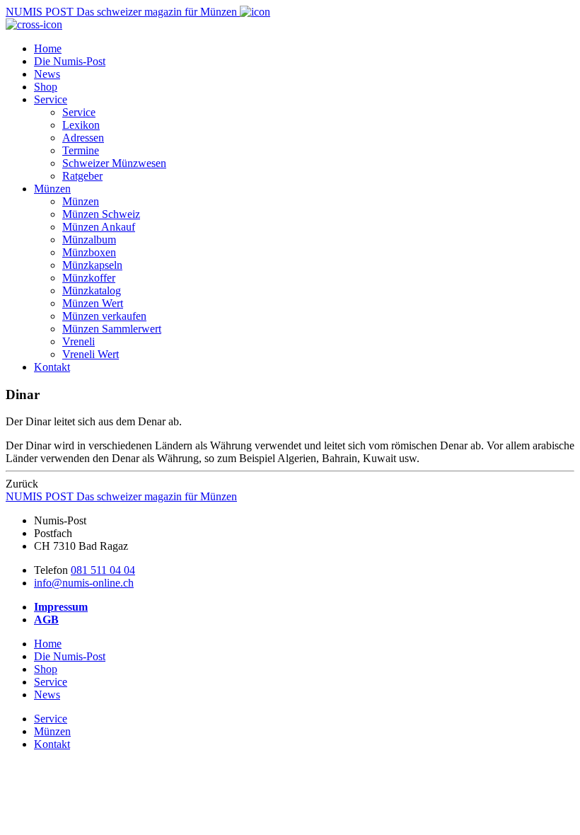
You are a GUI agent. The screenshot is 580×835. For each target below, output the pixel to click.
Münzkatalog (91, 290)
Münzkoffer (88, 278)
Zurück (22, 484)
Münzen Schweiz (101, 214)
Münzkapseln (92, 265)
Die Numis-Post (69, 61)
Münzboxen (89, 252)
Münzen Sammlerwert (111, 329)
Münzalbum (89, 240)
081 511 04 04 (103, 570)
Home (48, 48)
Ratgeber (82, 176)
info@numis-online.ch (84, 583)
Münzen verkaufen (104, 316)
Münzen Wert (92, 303)
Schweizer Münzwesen (114, 163)
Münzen (52, 189)
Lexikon (81, 125)
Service (50, 99)
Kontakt (52, 367)
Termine (80, 150)
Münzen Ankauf (98, 227)
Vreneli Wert (90, 354)
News (47, 74)
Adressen (83, 138)
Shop (45, 87)
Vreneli (78, 341)
